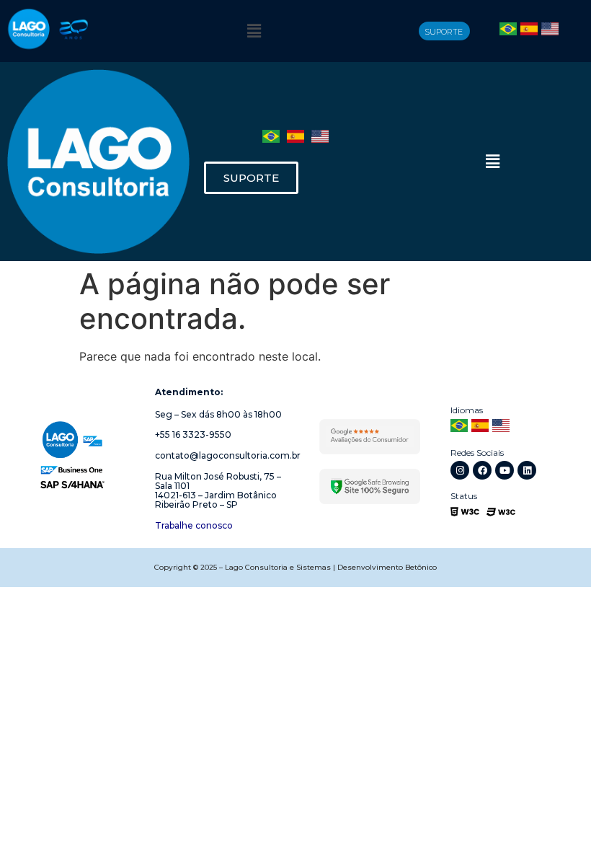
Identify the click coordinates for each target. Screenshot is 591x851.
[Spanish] (529, 31)
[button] (253, 30)
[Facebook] (482, 470)
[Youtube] (504, 470)
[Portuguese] (508, 31)
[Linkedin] (526, 470)
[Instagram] (459, 470)
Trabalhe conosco (194, 525)
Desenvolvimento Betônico (387, 567)
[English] (550, 31)
